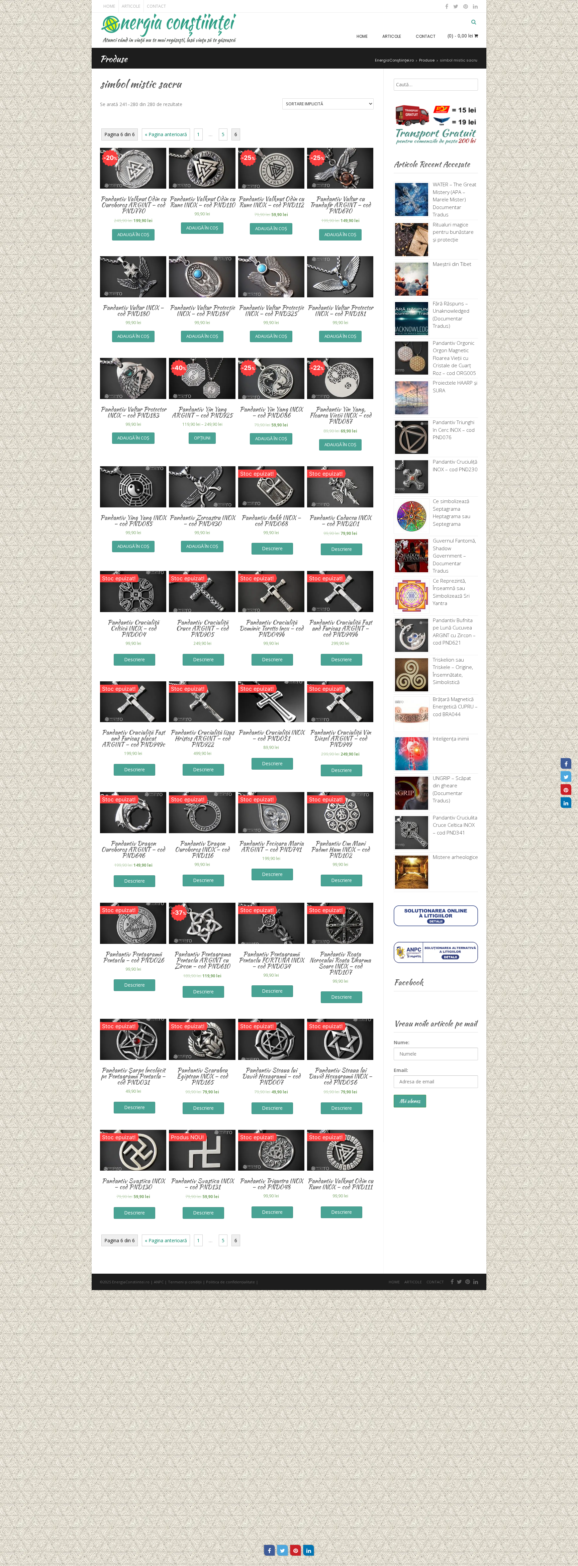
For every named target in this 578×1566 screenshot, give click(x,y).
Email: (401, 1070)
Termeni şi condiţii (185, 1281)
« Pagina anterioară (166, 134)
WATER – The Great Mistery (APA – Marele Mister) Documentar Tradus (454, 199)
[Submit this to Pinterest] (295, 1550)
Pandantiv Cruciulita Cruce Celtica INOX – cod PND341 (455, 825)
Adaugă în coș (133, 234)
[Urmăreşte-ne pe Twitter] (456, 6)
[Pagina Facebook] (566, 763)
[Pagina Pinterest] (566, 789)
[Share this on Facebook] (269, 1550)
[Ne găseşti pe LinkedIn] (474, 6)
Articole (131, 6)
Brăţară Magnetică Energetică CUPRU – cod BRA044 (455, 706)
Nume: (401, 1042)
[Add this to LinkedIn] (308, 1550)
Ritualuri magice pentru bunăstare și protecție (453, 232)
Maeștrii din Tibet (452, 264)
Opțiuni (202, 438)
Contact (156, 6)
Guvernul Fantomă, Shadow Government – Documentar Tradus (454, 555)
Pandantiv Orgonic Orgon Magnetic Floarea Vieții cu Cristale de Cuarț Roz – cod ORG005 (454, 357)
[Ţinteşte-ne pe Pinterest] (466, 6)
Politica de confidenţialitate (230, 1281)
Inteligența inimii (451, 738)
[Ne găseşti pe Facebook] (447, 6)
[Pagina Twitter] (566, 776)
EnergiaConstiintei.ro (131, 1281)
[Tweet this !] (282, 1550)
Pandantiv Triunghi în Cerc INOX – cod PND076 (454, 430)
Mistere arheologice (455, 857)
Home (109, 6)
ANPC (159, 1281)
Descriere (272, 548)
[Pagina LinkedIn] (566, 802)
